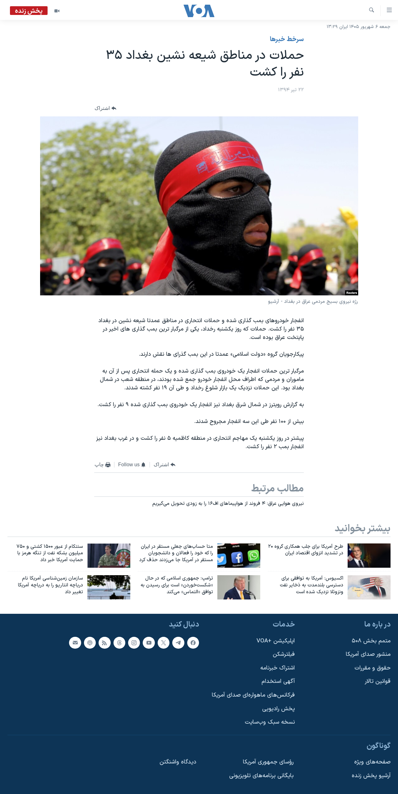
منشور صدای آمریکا (368, 654)
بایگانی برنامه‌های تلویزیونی (261, 776)
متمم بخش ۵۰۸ (371, 641)
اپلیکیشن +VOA (276, 641)
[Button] (105, 108)
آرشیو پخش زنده (371, 776)
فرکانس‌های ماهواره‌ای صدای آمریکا (253, 695)
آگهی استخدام (278, 681)
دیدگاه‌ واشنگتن (178, 762)
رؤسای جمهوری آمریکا (268, 762)
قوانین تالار (378, 681)
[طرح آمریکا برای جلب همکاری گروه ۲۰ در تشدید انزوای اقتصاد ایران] (369, 555)
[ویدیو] (57, 11)
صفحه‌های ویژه (372, 762)
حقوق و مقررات (372, 668)
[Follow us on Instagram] (134, 642)
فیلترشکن (284, 654)
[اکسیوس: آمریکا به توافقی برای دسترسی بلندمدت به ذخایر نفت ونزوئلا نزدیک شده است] (369, 587)
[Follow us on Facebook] (193, 642)
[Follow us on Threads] (119, 642)
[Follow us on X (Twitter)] (163, 642)
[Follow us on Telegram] (178, 642)
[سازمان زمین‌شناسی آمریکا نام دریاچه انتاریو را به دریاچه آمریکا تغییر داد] (108, 587)
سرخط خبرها (287, 40)
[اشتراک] (75, 642)
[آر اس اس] (104, 642)
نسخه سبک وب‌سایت (270, 722)
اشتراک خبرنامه (277, 668)
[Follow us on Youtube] (149, 642)
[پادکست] (90, 642)
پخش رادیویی (278, 709)
